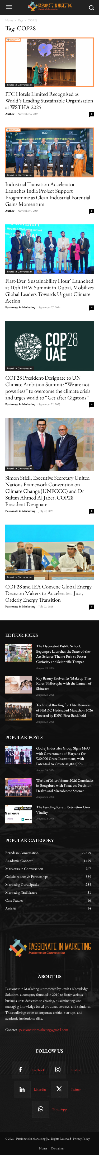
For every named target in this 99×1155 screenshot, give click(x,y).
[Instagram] (57, 1070)
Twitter (76, 1089)
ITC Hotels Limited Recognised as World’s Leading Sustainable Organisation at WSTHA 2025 (49, 100)
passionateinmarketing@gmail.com (43, 1029)
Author (10, 114)
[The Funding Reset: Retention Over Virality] (18, 814)
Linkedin (40, 1089)
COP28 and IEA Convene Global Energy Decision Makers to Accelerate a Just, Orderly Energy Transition (48, 593)
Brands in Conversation (19, 84)
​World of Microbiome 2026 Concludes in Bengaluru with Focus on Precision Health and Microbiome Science (64, 785)
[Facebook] (20, 1070)
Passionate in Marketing (20, 307)
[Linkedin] (22, 1089)
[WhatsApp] (40, 1109)
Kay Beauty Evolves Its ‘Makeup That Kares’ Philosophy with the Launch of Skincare (63, 683)
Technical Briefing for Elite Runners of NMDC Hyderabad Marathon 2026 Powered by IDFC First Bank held (64, 710)
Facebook (38, 1070)
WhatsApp (59, 1109)
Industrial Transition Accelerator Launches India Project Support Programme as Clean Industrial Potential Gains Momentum (47, 194)
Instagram (75, 1070)
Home (9, 20)
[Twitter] (59, 1089)
